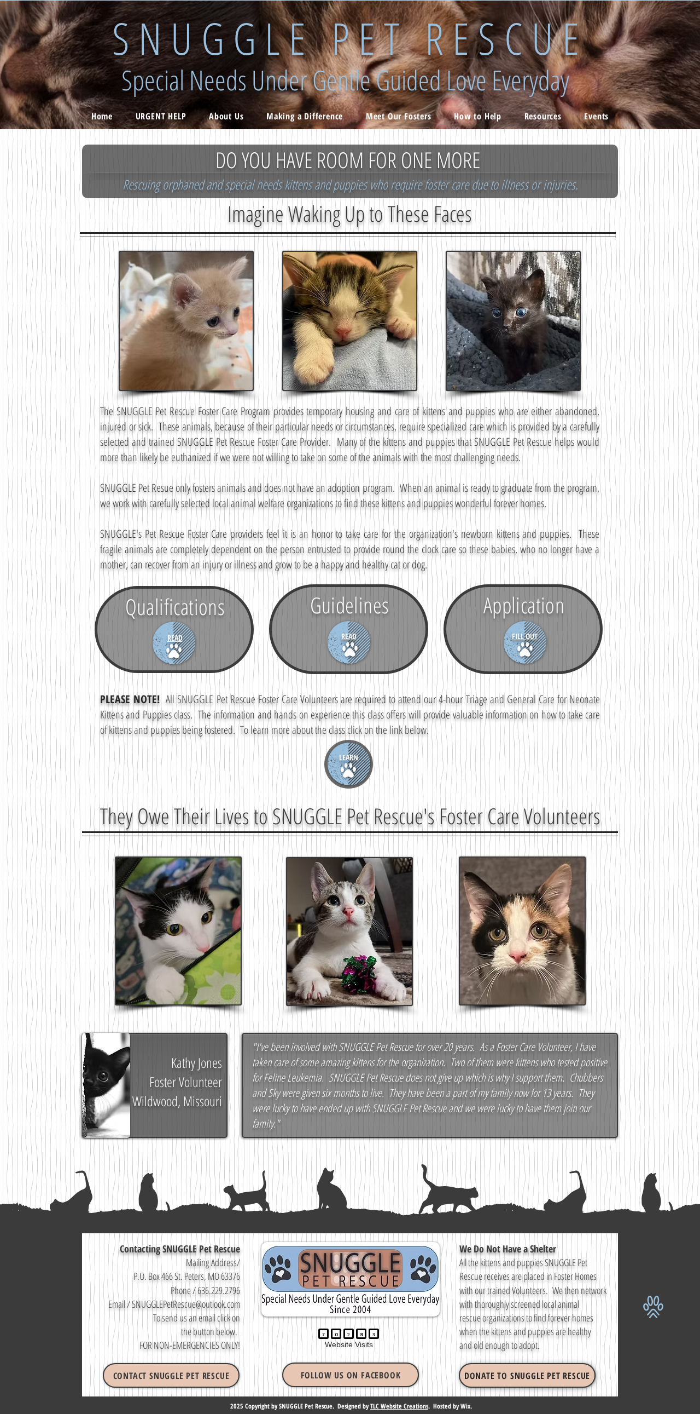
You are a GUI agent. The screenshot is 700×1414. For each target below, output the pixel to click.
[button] (171, 1375)
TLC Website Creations (399, 1406)
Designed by (353, 1406)
